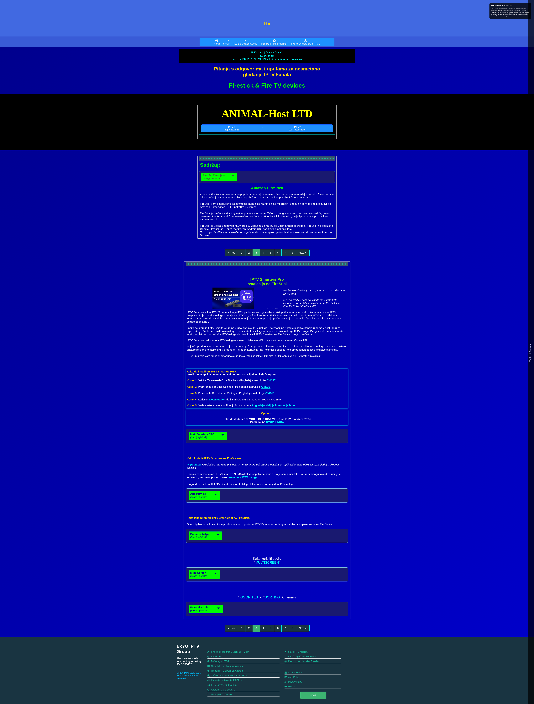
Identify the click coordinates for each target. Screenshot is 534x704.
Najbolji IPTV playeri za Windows (227, 666)
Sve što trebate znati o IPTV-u (305, 44)
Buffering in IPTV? (220, 661)
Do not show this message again (501, 16)
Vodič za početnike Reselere (302, 656)
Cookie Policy (295, 672)
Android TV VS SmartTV (223, 690)
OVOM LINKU (274, 422)
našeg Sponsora (292, 58)
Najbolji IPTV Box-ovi (221, 694)
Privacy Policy (295, 682)
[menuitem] (217, 42)
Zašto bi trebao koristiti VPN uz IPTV (229, 675)
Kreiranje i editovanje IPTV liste (226, 680)
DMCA (291, 686)
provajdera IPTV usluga (242, 477)
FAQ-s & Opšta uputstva (245, 44)
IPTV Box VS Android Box (224, 685)
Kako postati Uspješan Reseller (303, 661)
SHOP (226, 44)
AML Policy (293, 677)
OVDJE (271, 380)
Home (217, 44)
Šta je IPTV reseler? (298, 652)
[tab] (233, 128)
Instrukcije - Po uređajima (273, 44)
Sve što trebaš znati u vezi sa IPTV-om (230, 652)
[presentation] (233, 128)
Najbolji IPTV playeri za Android (227, 671)
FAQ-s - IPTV (217, 656)
